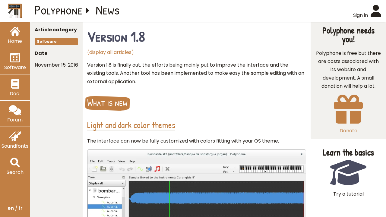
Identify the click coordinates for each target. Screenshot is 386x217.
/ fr (15, 208)
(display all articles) (110, 52)
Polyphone (58, 10)
